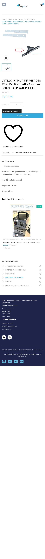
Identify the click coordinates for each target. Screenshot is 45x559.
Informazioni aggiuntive (10, 166)
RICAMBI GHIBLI (30, 20)
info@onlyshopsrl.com (9, 305)
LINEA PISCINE (10, 274)
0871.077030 (6, 303)
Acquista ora (22, 115)
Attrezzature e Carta (14, 266)
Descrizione (10, 161)
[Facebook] (4, 337)
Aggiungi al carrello (11, 111)
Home (4, 20)
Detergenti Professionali (15, 270)
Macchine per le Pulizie (15, 20)
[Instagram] (10, 337)
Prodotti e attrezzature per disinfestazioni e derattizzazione (18, 286)
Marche (8, 281)
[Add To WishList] (22, 214)
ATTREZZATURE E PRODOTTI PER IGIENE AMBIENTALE (19, 239)
